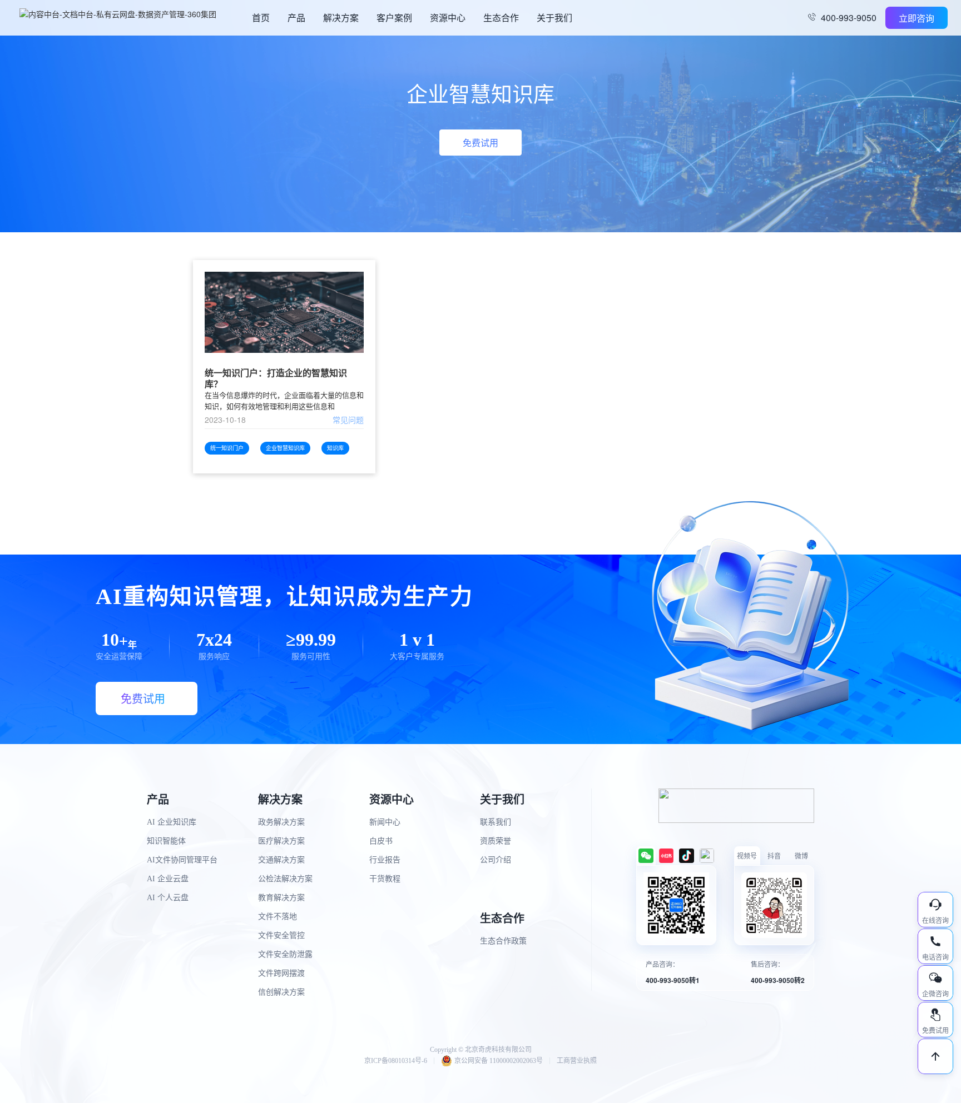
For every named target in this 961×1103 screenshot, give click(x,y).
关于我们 (554, 17)
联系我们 (495, 822)
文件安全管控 (281, 935)
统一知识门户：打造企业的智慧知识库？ (276, 378)
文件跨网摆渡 (281, 973)
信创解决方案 (281, 992)
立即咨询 (916, 18)
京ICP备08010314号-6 (395, 1061)
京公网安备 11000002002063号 (498, 1061)
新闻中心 (384, 822)
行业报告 (384, 860)
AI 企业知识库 (171, 822)
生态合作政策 (503, 941)
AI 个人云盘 (168, 898)
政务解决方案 (281, 822)
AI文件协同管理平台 (182, 860)
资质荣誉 (495, 841)
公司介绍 (495, 860)
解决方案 (341, 17)
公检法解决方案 (285, 879)
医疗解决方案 (281, 841)
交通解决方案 (281, 860)
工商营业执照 (577, 1061)
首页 (261, 17)
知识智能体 (166, 841)
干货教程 (384, 879)
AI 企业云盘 (168, 879)
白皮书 (381, 841)
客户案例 (394, 17)
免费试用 (480, 142)
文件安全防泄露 (285, 954)
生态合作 (501, 17)
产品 (296, 17)
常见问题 (348, 419)
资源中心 (447, 17)
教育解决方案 (281, 898)
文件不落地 (277, 916)
